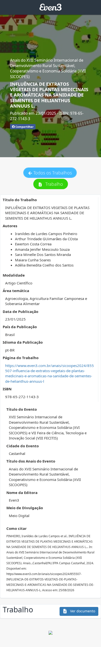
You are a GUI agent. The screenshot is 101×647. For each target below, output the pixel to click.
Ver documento (82, 611)
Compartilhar (24, 126)
